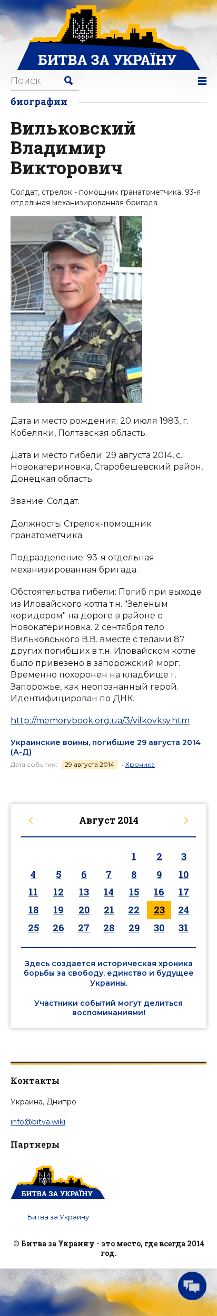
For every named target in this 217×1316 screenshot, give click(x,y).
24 (183, 909)
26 (58, 927)
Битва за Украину (58, 1217)
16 (159, 891)
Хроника (140, 764)
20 (84, 909)
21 (109, 909)
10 (184, 874)
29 (134, 927)
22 (134, 909)
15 (134, 891)
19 (58, 909)
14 (109, 891)
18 (33, 909)
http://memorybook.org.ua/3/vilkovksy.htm (100, 721)
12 (58, 891)
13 (84, 891)
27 (84, 927)
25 (33, 927)
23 (159, 909)
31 (184, 927)
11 (33, 891)
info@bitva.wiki (38, 1122)
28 (108, 927)
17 (184, 891)
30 (159, 927)
